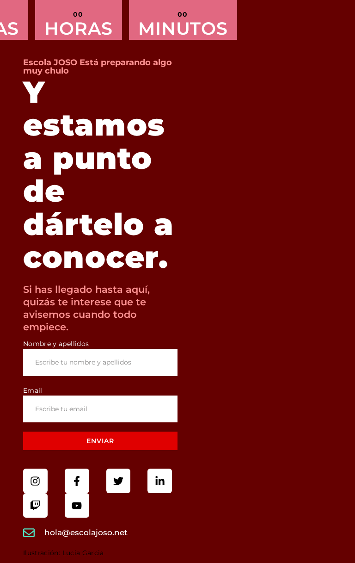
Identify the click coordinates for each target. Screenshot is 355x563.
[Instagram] (35, 481)
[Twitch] (35, 505)
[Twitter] (118, 481)
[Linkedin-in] (159, 481)
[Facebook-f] (77, 481)
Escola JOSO (51, 62)
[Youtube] (77, 505)
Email (33, 390)
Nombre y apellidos (56, 344)
